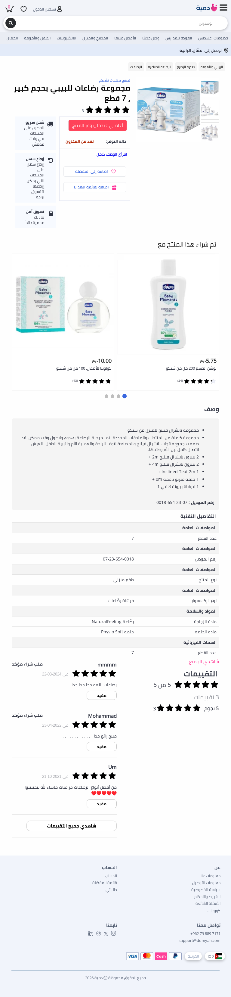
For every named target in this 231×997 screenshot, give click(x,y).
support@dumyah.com (199, 940)
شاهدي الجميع (204, 661)
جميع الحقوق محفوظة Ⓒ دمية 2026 (115, 977)
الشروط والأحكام (207, 896)
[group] (209, 87)
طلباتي (111, 889)
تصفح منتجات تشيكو (114, 80)
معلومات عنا (210, 875)
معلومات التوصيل (206, 882)
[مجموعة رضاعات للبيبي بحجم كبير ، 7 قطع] (168, 109)
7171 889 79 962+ (205, 933)
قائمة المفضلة (104, 882)
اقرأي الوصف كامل (112, 154)
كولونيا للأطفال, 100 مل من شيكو (84, 368)
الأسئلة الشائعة (208, 903)
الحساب (111, 875)
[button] (124, 396)
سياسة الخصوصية (205, 889)
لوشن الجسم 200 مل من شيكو (191, 368)
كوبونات (214, 910)
